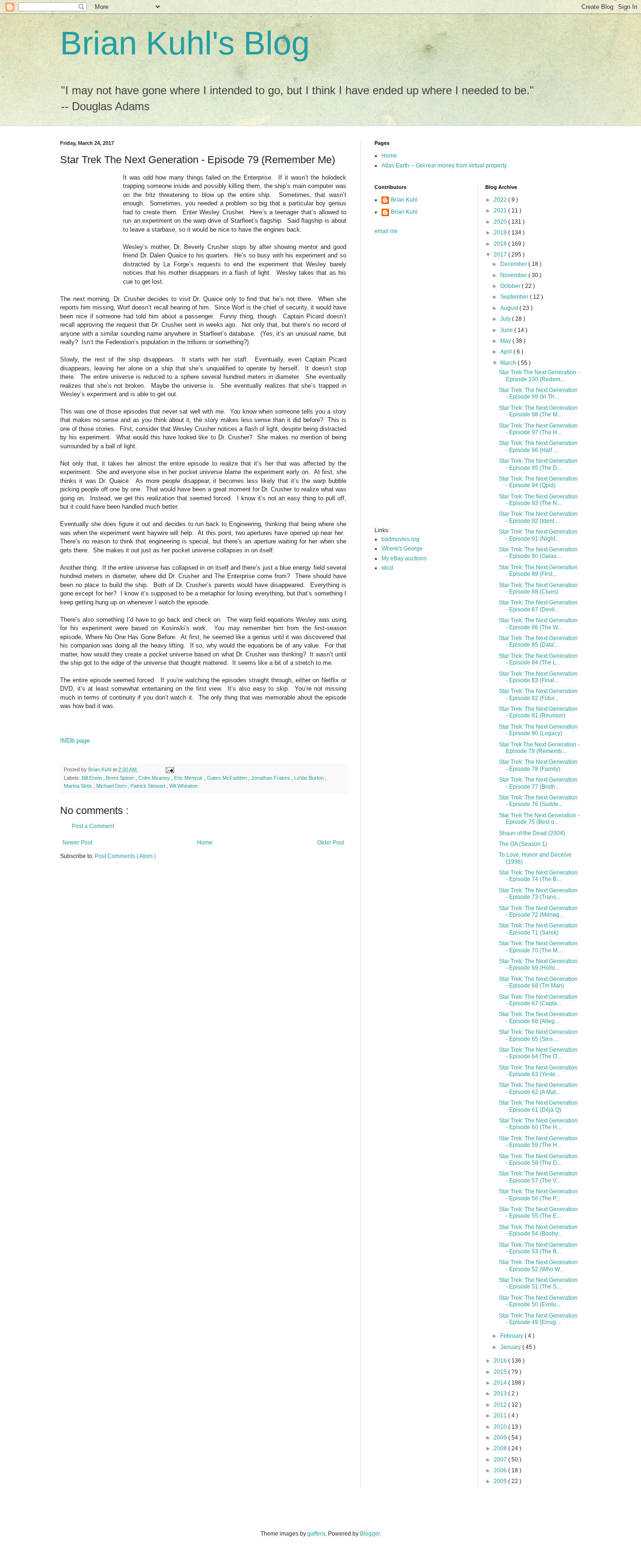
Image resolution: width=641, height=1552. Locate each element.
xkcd (387, 568)
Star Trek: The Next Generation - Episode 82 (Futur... (538, 694)
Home (205, 842)
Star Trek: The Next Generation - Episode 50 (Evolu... (538, 1301)
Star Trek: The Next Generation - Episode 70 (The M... (538, 946)
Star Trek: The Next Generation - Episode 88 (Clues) (538, 588)
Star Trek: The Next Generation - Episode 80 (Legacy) (538, 730)
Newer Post (77, 842)
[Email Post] (169, 769)
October (511, 286)
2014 (501, 1382)
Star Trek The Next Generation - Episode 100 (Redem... (539, 375)
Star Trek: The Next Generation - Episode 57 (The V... (538, 1176)
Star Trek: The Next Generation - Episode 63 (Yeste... (538, 1070)
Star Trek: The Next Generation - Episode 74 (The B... (538, 875)
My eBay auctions (404, 558)
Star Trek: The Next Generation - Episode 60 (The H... (538, 1123)
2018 (501, 244)
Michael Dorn (112, 786)
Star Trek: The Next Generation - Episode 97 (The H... (538, 429)
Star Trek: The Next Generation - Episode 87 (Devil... (538, 605)
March (509, 363)
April (506, 351)
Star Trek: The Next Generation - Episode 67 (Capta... (538, 1000)
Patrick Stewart (148, 786)
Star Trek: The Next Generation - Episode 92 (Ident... (538, 517)
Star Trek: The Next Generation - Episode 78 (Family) (538, 765)
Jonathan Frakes (271, 778)
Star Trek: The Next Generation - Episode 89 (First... (538, 570)
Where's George (402, 548)
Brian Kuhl (404, 199)
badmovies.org (401, 539)
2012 (501, 1404)
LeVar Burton (309, 778)
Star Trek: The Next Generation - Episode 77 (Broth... (538, 783)
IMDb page (75, 740)
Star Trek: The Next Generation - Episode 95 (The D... (538, 464)
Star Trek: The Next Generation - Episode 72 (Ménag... (538, 911)
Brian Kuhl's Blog (185, 43)
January (511, 1347)
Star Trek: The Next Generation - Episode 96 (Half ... (538, 446)
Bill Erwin (92, 778)
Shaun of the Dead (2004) (532, 833)
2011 (501, 1415)
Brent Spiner (121, 778)
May (506, 341)
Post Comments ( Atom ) (125, 856)
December (514, 264)
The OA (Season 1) (523, 844)
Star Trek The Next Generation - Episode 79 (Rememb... (539, 747)
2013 (501, 1393)
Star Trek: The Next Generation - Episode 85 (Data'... (538, 641)
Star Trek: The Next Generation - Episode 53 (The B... (538, 1248)
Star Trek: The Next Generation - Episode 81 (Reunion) (538, 712)
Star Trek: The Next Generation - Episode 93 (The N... (538, 499)
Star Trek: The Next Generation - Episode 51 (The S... (538, 1283)
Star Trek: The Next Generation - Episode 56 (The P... (538, 1194)
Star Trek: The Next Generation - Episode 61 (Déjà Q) (538, 1106)
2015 (501, 1372)
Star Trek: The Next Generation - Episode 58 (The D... (538, 1159)
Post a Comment (93, 826)
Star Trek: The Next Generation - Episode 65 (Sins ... (538, 1035)
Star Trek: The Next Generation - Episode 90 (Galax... (538, 552)
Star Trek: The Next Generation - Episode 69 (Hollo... (538, 964)
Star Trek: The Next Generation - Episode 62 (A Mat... (538, 1088)
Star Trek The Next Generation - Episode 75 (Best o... (539, 818)
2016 (501, 1360)
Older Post (330, 842)
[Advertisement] (412, 383)
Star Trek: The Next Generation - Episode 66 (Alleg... (538, 1017)
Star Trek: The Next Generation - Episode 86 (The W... (538, 623)
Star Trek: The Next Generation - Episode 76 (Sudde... (538, 800)
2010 (501, 1427)
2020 (501, 221)
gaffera (316, 1533)
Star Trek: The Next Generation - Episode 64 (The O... (538, 1053)
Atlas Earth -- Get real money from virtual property (444, 165)
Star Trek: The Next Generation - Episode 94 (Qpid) (538, 482)
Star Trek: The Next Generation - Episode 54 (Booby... (538, 1230)
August (509, 308)
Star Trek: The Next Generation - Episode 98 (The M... (538, 411)
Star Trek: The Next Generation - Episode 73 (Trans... (538, 893)
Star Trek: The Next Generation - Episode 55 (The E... (538, 1212)
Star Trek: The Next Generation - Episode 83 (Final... (538, 677)
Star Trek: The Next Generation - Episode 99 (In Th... (538, 393)
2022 (501, 199)
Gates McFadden (227, 778)
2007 (501, 1459)
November (514, 275)
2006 (501, 1470)
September (515, 297)
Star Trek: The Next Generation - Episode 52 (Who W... (538, 1265)
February (512, 1336)
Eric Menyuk (189, 778)
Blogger (370, 1533)
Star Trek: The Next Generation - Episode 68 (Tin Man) (538, 982)
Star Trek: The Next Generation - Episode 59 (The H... (538, 1141)
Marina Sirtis (78, 786)
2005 (501, 1481)
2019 (501, 232)
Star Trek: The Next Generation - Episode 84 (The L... (538, 659)
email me (386, 231)
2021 (501, 210)
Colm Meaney (154, 778)
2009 (501, 1437)
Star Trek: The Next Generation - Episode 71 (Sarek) (538, 928)
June (507, 330)
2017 (501, 254)
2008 (501, 1448)
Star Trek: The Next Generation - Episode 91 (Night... (538, 535)
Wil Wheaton (183, 786)
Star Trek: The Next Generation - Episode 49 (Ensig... (538, 1319)
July (506, 319)
